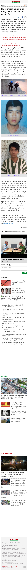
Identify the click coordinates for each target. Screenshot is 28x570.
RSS (26, 5)
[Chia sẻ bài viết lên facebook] (22, 17)
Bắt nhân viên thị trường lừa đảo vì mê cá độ (18, 298)
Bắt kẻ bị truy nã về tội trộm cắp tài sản (11, 35)
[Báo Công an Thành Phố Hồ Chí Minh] (16, 1)
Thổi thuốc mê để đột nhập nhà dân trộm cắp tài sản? (14, 37)
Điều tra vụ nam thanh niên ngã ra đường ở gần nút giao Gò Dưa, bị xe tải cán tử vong (13, 474)
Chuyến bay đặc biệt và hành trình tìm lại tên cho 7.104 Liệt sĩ (18, 419)
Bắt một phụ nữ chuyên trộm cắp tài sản (11, 45)
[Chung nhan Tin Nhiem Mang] (9, 567)
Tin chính (4, 376)
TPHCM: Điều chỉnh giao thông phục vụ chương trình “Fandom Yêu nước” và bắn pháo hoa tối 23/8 (18, 482)
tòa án (23, 231)
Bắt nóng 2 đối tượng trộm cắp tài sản (10, 43)
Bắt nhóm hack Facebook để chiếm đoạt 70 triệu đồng (18, 290)
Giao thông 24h (6, 453)
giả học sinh (18, 231)
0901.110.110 (15, 566)
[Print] (26, 17)
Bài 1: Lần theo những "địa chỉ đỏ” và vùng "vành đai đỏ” (18, 413)
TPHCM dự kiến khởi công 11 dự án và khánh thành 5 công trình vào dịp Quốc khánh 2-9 (14, 397)
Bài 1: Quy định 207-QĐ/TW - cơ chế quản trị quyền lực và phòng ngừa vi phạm (18, 405)
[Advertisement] (14, 361)
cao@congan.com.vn (9, 562)
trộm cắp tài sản (8, 223)
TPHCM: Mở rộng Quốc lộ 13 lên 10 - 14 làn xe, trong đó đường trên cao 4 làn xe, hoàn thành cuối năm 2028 (14, 494)
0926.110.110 (9, 566)
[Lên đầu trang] (24, 567)
